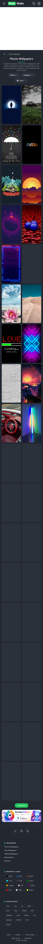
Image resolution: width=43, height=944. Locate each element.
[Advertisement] (21, 28)
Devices (7, 861)
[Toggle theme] (39, 3)
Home (9, 935)
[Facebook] (15, 831)
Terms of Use (15, 938)
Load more (22, 805)
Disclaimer (28, 938)
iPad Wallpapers (10, 850)
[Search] (34, 3)
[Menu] (4, 3)
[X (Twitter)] (27, 831)
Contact (18, 935)
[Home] (4, 54)
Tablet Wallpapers (11, 854)
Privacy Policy (30, 935)
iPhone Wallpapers (11, 847)
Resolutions (8, 857)
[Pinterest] (21, 831)
